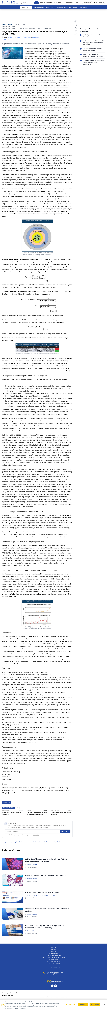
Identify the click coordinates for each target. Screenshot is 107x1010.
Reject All (83, 1004)
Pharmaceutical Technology (10, 26)
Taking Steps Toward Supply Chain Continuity (36, 813)
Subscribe (64, 831)
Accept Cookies (95, 1004)
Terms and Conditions (53, 961)
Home (42, 997)
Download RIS (6, 802)
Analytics (42, 7)
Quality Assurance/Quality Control (53, 842)
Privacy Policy (53, 959)
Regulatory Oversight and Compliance (20, 842)
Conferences (69, 2)
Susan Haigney (53, 895)
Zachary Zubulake (32, 864)
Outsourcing (75, 7)
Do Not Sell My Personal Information (53, 957)
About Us (53, 947)
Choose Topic (25, 7)
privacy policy (36, 835)
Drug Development (58, 7)
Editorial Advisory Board (53, 955)
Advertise (54, 949)
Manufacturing (67, 7)
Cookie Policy (24, 1008)
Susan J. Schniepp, (32, 895)
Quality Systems (83, 7)
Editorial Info (53, 953)
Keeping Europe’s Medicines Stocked (61, 812)
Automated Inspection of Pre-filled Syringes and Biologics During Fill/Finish (12, 813)
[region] (53, 1004)
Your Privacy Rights (53, 963)
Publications (49, 2)
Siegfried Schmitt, (43, 895)
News (56, 997)
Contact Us (53, 951)
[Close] (104, 1004)
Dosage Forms (49, 7)
